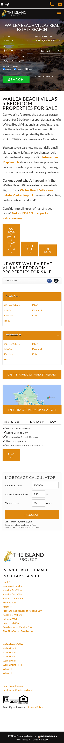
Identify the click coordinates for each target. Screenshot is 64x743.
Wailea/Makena (12, 305)
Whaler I (7, 668)
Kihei (35, 305)
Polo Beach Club (11, 623)
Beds (5, 56)
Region (6, 36)
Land (30, 69)
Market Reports (13, 334)
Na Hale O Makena (12, 614)
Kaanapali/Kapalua (12, 586)
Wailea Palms (10, 660)
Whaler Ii (7, 672)
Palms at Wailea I (12, 618)
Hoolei (6, 582)
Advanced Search (44, 76)
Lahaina (8, 310)
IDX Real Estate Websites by (22, 736)
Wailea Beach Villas (13, 644)
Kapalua (8, 315)
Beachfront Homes (13, 685)
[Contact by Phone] (52, 3)
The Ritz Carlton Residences (18, 631)
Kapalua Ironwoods (13, 598)
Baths (21, 56)
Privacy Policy (35, 707)
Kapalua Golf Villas (13, 594)
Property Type (10, 66)
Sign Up (11, 455)
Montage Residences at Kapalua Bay (22, 610)
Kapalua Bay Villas (12, 590)
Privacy (44, 739)
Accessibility (22, 739)
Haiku (7, 320)
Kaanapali (37, 310)
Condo (19, 69)
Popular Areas (12, 296)
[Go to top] (54, 723)
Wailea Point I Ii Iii (12, 664)
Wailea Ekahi (9, 648)
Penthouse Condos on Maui (17, 690)
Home (8, 69)
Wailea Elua (9, 656)
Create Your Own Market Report (32, 374)
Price (5, 46)
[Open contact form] (60, 3)
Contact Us (29, 249)
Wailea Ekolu (9, 652)
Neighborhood (43, 36)
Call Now (47, 250)
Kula (34, 315)
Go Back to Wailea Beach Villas (11, 240)
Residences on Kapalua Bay (17, 627)
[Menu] (59, 13)
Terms (34, 739)
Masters (7, 606)
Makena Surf (9, 602)
